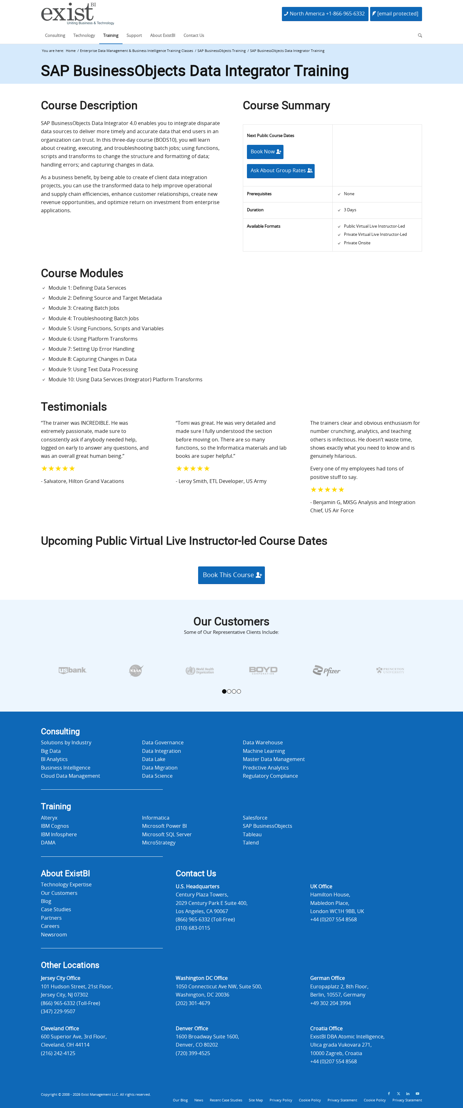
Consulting (60, 732)
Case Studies (56, 909)
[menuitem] (55, 36)
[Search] (418, 36)
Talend (251, 842)
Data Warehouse (263, 742)
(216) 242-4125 (58, 1053)
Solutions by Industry (66, 742)
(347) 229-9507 (58, 1011)
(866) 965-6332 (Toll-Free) (205, 919)
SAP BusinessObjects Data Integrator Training (195, 71)
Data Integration (161, 751)
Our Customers (59, 893)
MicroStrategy (158, 842)
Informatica (155, 818)
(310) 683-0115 (193, 928)
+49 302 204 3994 (330, 1003)
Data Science (157, 776)
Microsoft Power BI (164, 826)
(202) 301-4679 (193, 1003)
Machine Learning (264, 751)
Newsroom (54, 934)
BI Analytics (54, 759)
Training (56, 807)
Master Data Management (274, 759)
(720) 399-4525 (193, 1053)
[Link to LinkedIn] (408, 1094)
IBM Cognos (55, 826)
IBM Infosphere (59, 834)
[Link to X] (398, 1094)
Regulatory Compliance (270, 776)
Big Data (51, 751)
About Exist (65, 874)
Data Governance (163, 742)
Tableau (252, 834)
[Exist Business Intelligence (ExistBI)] (77, 16)
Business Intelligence (65, 767)
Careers (50, 926)
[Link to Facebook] (389, 1094)
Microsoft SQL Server (167, 834)
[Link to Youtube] (417, 1094)
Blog (46, 901)
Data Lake (153, 759)
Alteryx (49, 818)
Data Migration (160, 767)
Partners (51, 918)
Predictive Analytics (266, 767)
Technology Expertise (66, 884)
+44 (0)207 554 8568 (333, 919)
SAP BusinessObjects (267, 826)
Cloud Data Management (70, 776)
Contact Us (196, 874)
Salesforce (255, 818)
